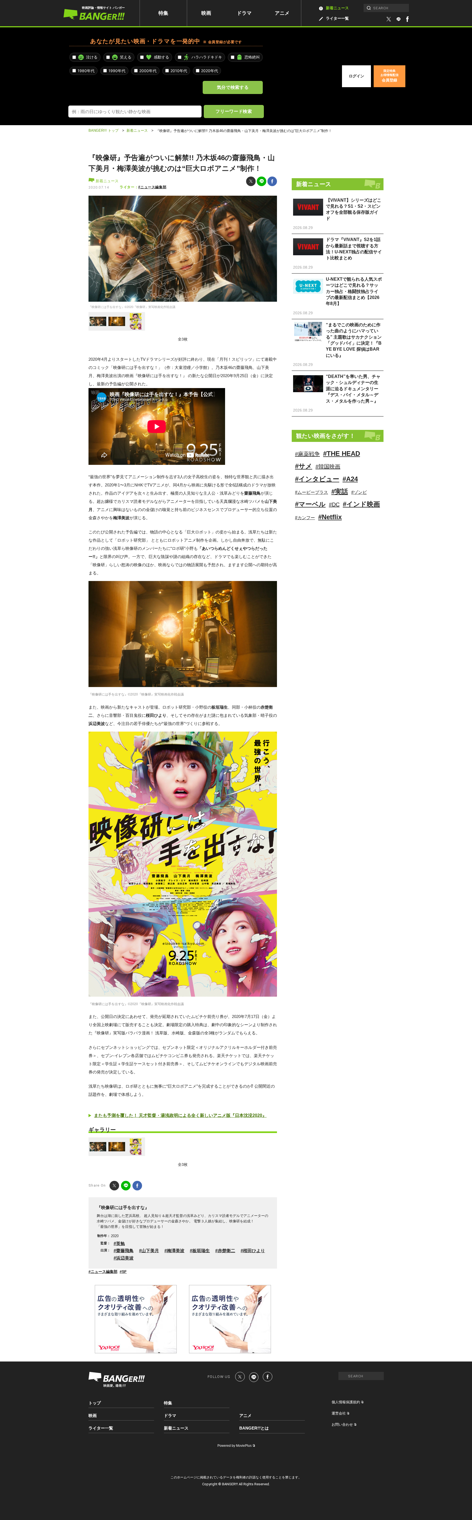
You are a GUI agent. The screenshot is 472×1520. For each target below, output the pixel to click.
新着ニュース (337, 8)
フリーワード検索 (234, 111)
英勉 (120, 1243)
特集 (163, 13)
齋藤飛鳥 (125, 1250)
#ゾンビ (359, 492)
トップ (94, 1403)
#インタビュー (317, 479)
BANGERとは (254, 1428)
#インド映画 (361, 504)
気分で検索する (233, 87)
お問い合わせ (342, 1424)
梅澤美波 (175, 1250)
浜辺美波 (125, 1258)
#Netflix (330, 517)
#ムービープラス (311, 492)
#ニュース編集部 (152, 187)
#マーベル (310, 504)
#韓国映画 (327, 466)
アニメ (282, 13)
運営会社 (339, 1413)
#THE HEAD (341, 453)
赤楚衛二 (226, 1250)
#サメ (303, 466)
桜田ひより (254, 1250)
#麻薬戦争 (307, 454)
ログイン (356, 76)
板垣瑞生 (201, 1250)
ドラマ (244, 13)
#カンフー (305, 517)
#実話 (339, 491)
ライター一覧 (337, 18)
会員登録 (389, 75)
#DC (334, 504)
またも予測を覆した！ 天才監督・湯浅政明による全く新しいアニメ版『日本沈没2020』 (180, 1115)
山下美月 (150, 1250)
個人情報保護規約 (346, 1402)
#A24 (350, 479)
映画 (206, 13)
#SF (123, 1271)
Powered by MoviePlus (234, 1446)
